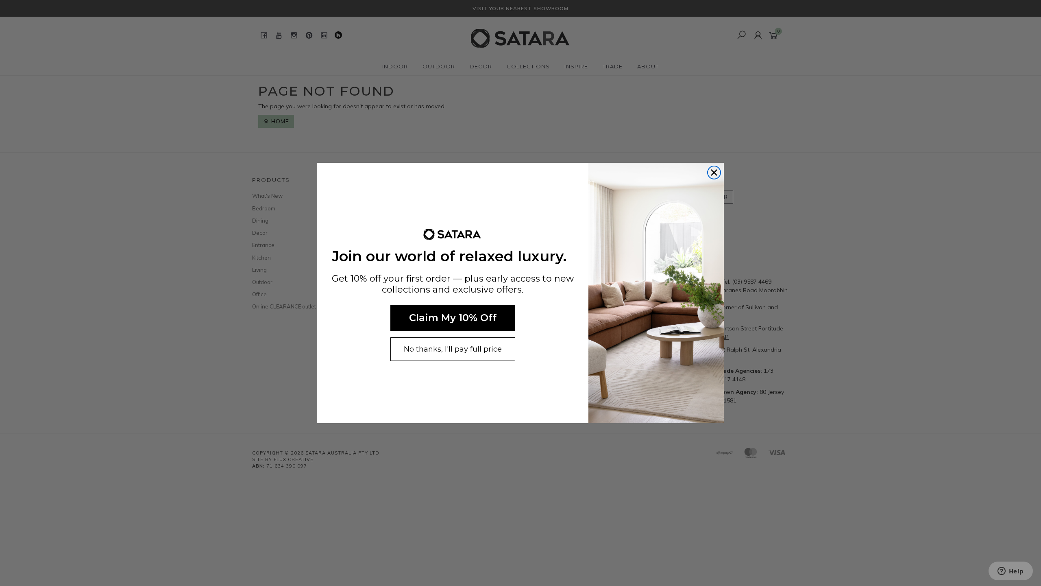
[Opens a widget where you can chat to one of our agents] (1010, 572)
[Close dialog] (714, 172)
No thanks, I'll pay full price (453, 349)
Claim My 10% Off (453, 318)
